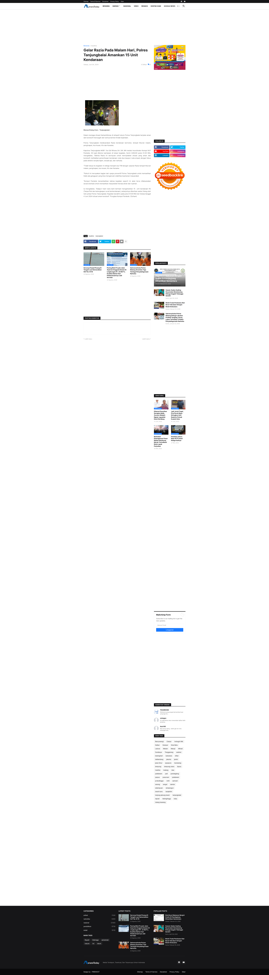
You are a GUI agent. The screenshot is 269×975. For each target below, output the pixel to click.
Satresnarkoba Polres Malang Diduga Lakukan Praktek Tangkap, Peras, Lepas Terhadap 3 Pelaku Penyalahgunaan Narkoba (175, 317)
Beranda (106, 6)
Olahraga (95, 940)
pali (166, 774)
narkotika (99, 919)
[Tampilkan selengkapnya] (126, 241)
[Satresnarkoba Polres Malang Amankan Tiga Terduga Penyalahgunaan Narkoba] (124, 945)
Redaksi (144, 6)
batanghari (159, 756)
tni (93, 943)
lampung (158, 766)
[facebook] (181, 1)
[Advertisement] (134, 27)
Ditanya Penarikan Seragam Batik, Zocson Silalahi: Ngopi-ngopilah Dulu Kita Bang (160, 415)
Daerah (116, 6)
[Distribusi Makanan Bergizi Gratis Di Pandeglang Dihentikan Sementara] (159, 917)
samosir (175, 781)
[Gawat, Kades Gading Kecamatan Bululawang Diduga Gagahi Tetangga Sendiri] (159, 292)
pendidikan (99, 926)
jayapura (168, 763)
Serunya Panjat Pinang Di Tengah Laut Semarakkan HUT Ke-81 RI (93, 270)
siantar (172, 784)
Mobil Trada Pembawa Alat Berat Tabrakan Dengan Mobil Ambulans (175, 304)
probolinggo (159, 781)
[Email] (121, 241)
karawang (177, 763)
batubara (169, 756)
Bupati (87, 940)
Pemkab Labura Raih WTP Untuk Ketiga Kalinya (177, 438)
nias (172, 770)
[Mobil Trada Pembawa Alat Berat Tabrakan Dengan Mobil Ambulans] (159, 305)
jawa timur (158, 763)
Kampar (165, 745)
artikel (99, 915)
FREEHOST (96, 972)
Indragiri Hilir (178, 741)
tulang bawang (160, 802)
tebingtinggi (166, 799)
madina (157, 770)
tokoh (99, 943)
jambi (176, 759)
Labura (157, 748)
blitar (177, 756)
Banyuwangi (159, 741)
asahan (178, 752)
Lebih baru (88, 339)
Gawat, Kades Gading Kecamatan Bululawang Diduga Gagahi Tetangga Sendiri (174, 293)
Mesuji (173, 748)
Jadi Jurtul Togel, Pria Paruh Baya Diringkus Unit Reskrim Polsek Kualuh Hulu (177, 415)
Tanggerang (169, 752)
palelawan (158, 774)
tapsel (157, 799)
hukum (87, 943)
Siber (122, 1)
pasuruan (166, 777)
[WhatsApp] (113, 241)
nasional (99, 923)
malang (165, 770)
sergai (165, 784)
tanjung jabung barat (162, 795)
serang (157, 784)
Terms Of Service (95, 1)
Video (136, 6)
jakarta (168, 759)
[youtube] (184, 1)
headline (94, 46)
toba (175, 799)
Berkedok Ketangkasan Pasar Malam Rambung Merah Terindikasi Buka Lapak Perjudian (161, 441)
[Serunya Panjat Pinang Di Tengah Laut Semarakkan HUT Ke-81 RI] (124, 917)
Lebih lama (146, 339)
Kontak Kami (156, 6)
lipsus (179, 766)
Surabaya (158, 752)
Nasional (127, 6)
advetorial (105, 940)
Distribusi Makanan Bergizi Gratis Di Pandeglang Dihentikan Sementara (175, 917)
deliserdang (159, 759)
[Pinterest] (117, 241)
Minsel (180, 748)
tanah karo (159, 791)
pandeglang (175, 774)
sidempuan (159, 788)
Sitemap (86, 1)
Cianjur (169, 741)
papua (157, 777)
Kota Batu (174, 745)
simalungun (170, 788)
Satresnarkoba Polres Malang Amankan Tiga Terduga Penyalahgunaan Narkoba (139, 271)
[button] (178, 6)
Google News (169, 6)
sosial (99, 930)
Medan (165, 748)
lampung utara (169, 766)
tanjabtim (169, 791)
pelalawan (175, 777)
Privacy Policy (114, 1)
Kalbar (157, 745)
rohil (168, 781)
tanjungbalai (99, 236)
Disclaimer (105, 1)
